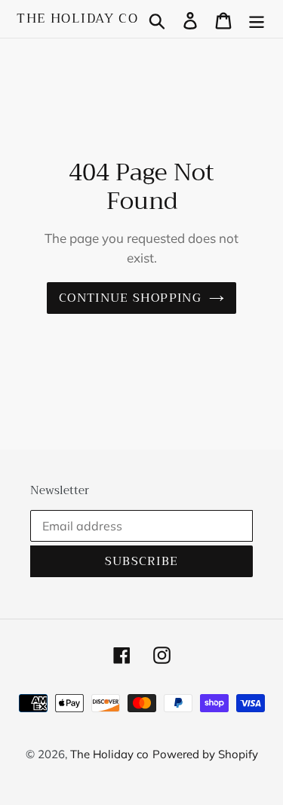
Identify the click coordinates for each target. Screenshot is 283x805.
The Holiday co (78, 18)
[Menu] (256, 19)
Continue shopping (130, 298)
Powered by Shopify (205, 754)
